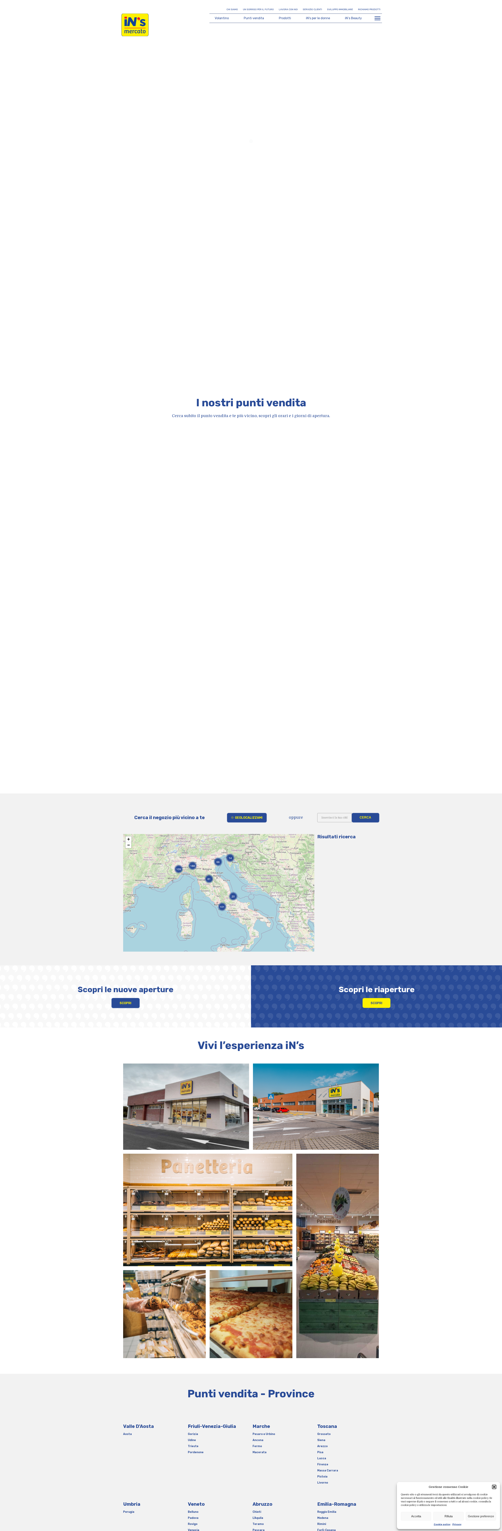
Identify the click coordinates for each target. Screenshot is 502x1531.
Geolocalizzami (249, 817)
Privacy (456, 1524)
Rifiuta (449, 1516)
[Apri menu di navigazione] (377, 18)
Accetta (416, 1516)
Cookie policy (442, 1524)
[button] (494, 1487)
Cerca (365, 817)
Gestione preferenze (481, 1516)
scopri (125, 1003)
